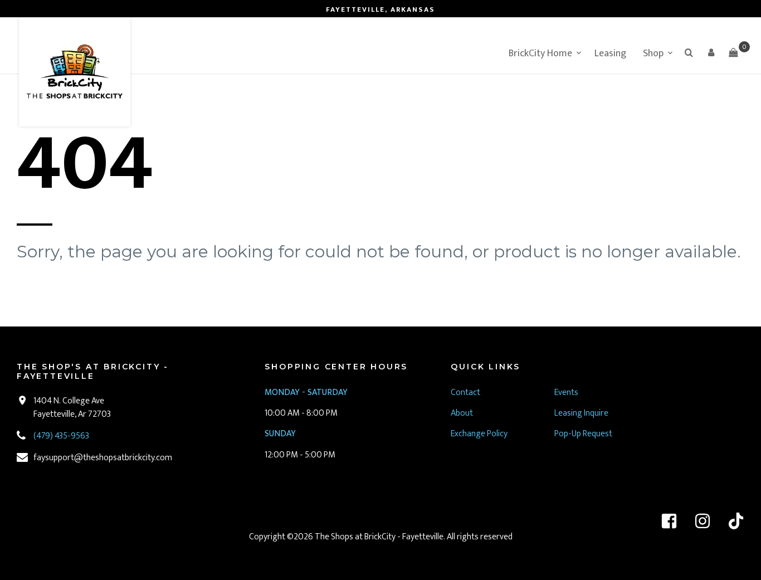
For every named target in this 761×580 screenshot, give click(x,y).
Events (566, 392)
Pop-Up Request (583, 433)
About (462, 413)
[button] (711, 52)
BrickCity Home (540, 53)
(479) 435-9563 (61, 435)
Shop (653, 53)
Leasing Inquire (582, 413)
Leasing (610, 53)
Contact (465, 392)
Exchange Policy (479, 433)
